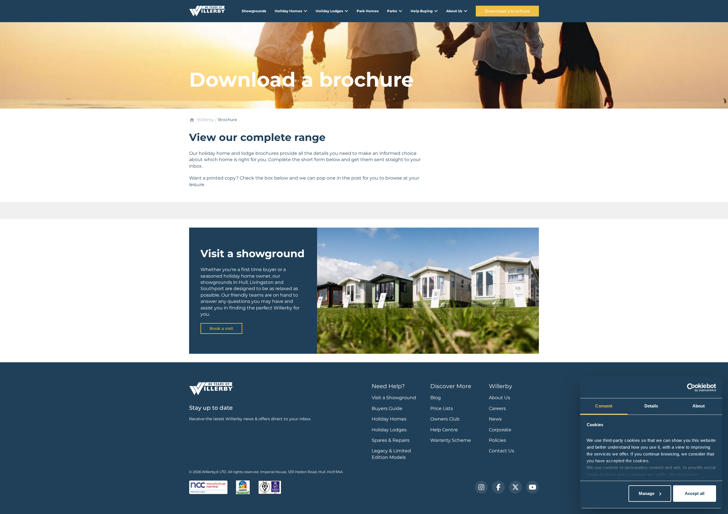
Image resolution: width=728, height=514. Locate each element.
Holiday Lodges (389, 429)
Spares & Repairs (391, 440)
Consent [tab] (603, 405)
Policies (497, 440)
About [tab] (698, 405)
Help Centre (444, 429)
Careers (497, 408)
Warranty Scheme (450, 440)
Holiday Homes (389, 419)
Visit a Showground (394, 397)
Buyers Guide (387, 408)
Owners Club (445, 419)
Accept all (694, 493)
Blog (435, 397)
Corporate (500, 429)
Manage (646, 493)
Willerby (205, 119)
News (495, 419)
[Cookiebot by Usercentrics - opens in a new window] (691, 387)
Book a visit (221, 328)
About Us (499, 397)
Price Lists (441, 408)
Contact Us (501, 450)
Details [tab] (651, 405)
